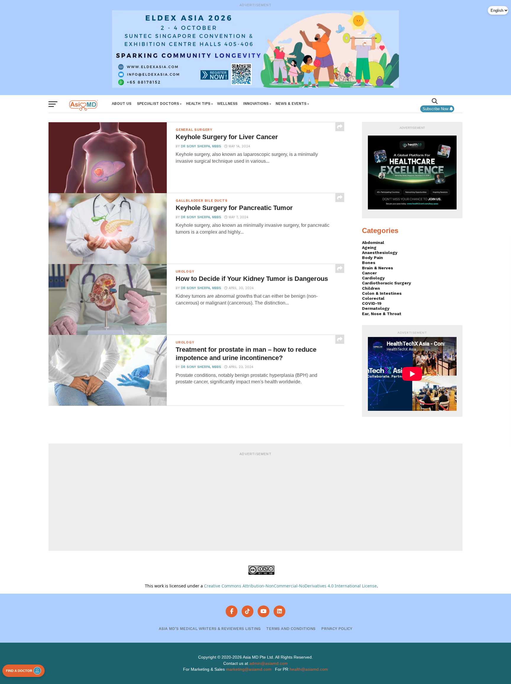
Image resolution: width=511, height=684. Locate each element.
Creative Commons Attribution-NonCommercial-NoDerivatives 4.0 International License (290, 586)
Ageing (369, 247)
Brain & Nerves (377, 268)
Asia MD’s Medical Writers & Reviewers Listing (210, 628)
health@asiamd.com (309, 669)
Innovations (256, 103)
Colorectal (373, 298)
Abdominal (373, 242)
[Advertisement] (255, 500)
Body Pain (372, 257)
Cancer (369, 273)
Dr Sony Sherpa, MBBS (201, 146)
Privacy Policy (336, 628)
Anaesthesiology (379, 252)
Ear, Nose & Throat (381, 313)
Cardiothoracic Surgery (386, 283)
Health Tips (198, 103)
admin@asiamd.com (268, 663)
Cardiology (373, 278)
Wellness (227, 103)
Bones (368, 262)
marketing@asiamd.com (248, 669)
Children (371, 288)
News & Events (291, 103)
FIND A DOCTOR (19, 670)
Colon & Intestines (382, 293)
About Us (121, 103)
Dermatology (375, 308)
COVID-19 (371, 303)
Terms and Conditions (291, 628)
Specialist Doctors (158, 103)
